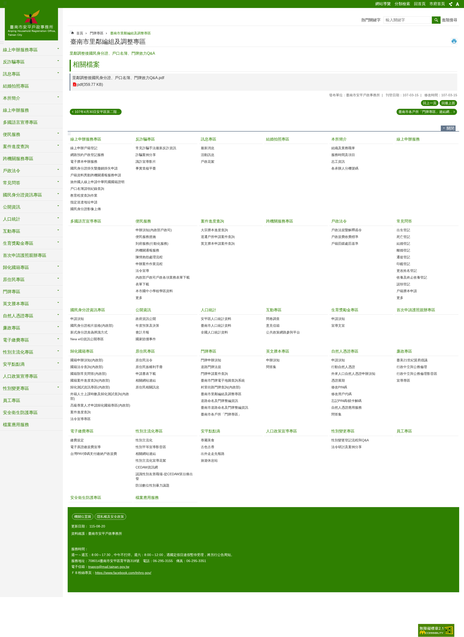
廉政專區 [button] (11, 328)
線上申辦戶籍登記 (83, 148)
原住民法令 (144, 360)
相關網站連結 (146, 380)
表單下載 (142, 284)
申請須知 (77, 319)
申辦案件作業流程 (149, 264)
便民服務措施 (146, 237)
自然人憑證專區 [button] (18, 315)
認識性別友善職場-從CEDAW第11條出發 (164, 476)
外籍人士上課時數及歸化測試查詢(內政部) (99, 396)
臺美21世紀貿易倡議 (412, 360)
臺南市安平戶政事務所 (31, 23)
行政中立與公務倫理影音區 (417, 374)
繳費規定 (77, 440)
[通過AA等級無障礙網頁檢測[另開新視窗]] (436, 630)
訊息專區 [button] (11, 74)
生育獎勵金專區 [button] (18, 243)
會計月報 (142, 332)
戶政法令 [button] (11, 170)
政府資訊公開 (146, 319)
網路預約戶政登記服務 (87, 155)
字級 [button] (457, 4)
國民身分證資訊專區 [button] (22, 195)
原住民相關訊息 (147, 387)
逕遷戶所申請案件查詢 (218, 237)
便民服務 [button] (11, 134)
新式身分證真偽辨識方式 (89, 332)
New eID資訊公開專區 (87, 339)
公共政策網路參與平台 (283, 332)
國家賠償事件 (146, 339)
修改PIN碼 (339, 387)
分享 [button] (451, 4)
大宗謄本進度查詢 (214, 230)
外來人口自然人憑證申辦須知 (353, 374)
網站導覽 (383, 4)
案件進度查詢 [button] (16, 146)
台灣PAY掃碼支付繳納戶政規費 (93, 454)
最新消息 (207, 148)
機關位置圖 (82, 516)
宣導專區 (403, 380)
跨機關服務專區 (18, 158)
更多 (139, 298)
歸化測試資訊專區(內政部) (90, 387)
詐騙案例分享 (146, 155)
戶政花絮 (207, 161)
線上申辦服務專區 (85, 139)
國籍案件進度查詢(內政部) (90, 380)
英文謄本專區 (277, 351)
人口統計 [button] (11, 219)
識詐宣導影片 (146, 161)
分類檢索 (402, 4)
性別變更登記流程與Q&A (350, 440)
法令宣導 (142, 271)
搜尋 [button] (436, 20)
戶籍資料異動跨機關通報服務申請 (95, 175)
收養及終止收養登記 (412, 277)
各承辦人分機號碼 (344, 168)
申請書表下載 (146, 374)
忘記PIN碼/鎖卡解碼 (346, 401)
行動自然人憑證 (343, 367)
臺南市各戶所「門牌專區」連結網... (425, 112)
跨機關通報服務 (147, 250)
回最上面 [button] (448, 103)
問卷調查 (273, 319)
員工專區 (11, 400)
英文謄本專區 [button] (16, 303)
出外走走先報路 (213, 454)
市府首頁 (437, 4)
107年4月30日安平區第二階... (97, 112)
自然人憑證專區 (344, 351)
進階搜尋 (449, 20)
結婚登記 (403, 243)
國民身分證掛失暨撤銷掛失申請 (94, 168)
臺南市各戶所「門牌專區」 (221, 414)
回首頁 (420, 4)
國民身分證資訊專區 (87, 310)
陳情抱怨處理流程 (149, 257)
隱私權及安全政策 (110, 516)
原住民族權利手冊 (149, 367)
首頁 (79, 33)
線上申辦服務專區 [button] (20, 49)
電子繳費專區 (82, 431)
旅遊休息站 (209, 460)
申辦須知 (273, 360)
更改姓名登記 (407, 271)
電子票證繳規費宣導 (85, 447)
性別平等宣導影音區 (151, 447)
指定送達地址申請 (83, 202)
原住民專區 (145, 351)
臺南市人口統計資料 (216, 325)
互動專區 (274, 310)
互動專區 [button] (11, 231)
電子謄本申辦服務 (83, 161)
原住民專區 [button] (14, 279)
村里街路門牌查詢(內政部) (220, 387)
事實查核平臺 (146, 168)
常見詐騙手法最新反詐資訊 (156, 148)
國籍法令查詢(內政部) (86, 367)
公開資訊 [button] (11, 207)
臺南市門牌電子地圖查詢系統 (223, 380)
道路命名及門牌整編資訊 (219, 401)
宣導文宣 (338, 325)
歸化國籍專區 (82, 351)
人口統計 (208, 310)
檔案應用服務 (16, 424)
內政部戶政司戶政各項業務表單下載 (163, 277)
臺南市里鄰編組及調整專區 (130, 33)
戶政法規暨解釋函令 (346, 230)
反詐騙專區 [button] (14, 61)
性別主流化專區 (149, 431)
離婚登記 (403, 250)
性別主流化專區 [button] (18, 352)
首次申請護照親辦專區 (24, 255)
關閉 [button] (450, 128)
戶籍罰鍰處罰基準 (344, 243)
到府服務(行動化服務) (152, 243)
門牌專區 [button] (11, 291)
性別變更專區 (343, 431)
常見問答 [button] (11, 182)
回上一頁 (429, 103)
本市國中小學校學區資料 (154, 291)
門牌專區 (96, 33)
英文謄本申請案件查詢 (218, 243)
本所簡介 (339, 139)
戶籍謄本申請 (407, 291)
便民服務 (143, 221)
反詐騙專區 (145, 139)
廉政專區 (404, 351)
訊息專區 (208, 139)
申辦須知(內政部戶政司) (154, 230)
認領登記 (403, 284)
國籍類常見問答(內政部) (88, 374)
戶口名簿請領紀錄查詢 (87, 189)
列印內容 (454, 41)
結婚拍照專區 (16, 86)
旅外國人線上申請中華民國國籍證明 (97, 182)
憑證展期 (338, 380)
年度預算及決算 (147, 325)
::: (5, 3)
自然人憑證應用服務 (346, 407)
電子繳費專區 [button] (16, 340)
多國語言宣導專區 (20, 122)
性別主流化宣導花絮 (151, 460)
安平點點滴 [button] (14, 364)
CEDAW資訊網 (147, 467)
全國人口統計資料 (214, 332)
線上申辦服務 (16, 110)
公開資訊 (143, 310)
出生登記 (403, 230)
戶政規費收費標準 (344, 237)
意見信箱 (273, 325)
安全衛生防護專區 (20, 412)
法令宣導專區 (80, 419)
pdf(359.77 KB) (90, 84)
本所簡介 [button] (11, 98)
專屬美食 (207, 440)
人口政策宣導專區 (20, 376)
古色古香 (207, 447)
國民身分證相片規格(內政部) (91, 325)
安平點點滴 (210, 431)
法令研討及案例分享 (346, 447)
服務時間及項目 (343, 155)
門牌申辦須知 (211, 360)
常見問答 (404, 221)
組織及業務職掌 (343, 148)
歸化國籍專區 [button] (16, 267)
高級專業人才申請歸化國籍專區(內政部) (100, 405)
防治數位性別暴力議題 (152, 485)
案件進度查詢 (212, 221)
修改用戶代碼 (341, 394)
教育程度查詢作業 (83, 195)
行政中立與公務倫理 (412, 367)
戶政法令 (339, 221)
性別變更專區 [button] (16, 388)
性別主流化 (144, 440)
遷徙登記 (403, 257)
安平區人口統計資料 (216, 319)
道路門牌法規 (211, 367)
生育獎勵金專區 (344, 310)
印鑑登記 (403, 264)
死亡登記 (403, 237)
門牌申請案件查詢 (214, 374)
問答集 (271, 367)
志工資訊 (338, 161)
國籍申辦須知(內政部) (86, 360)
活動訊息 (207, 155)
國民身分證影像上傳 (85, 209)
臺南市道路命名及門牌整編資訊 (224, 407)
